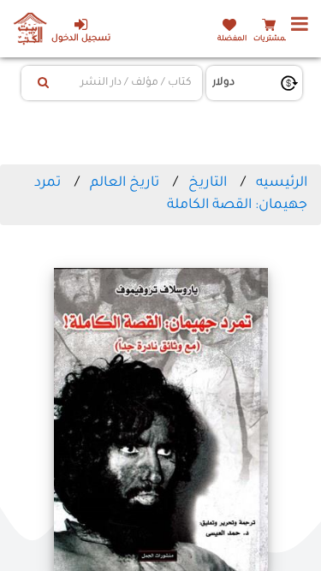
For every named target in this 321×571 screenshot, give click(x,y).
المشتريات (271, 39)
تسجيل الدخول (80, 39)
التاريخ (207, 183)
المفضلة (232, 39)
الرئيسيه (281, 183)
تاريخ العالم (124, 183)
